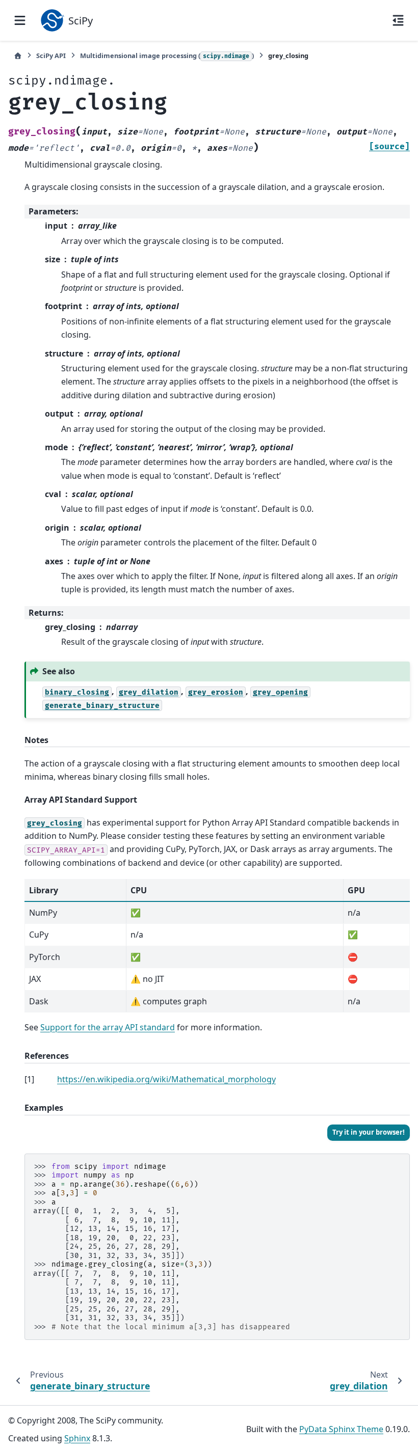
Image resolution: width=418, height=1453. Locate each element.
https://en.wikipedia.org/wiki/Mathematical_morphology (166, 1079)
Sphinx (77, 1438)
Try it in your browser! (368, 1132)
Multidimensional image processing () (167, 55)
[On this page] (398, 20)
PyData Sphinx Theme (341, 1429)
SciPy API (51, 55)
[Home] (18, 55)
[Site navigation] (20, 20)
